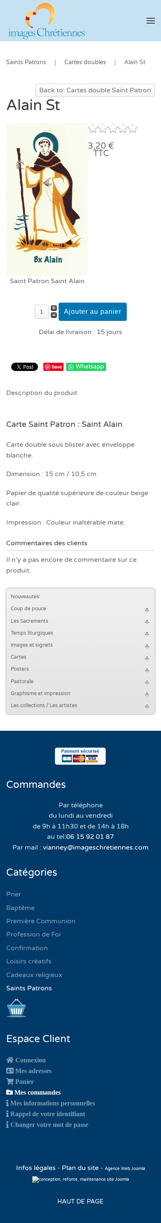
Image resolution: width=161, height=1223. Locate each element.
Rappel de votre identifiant (47, 1113)
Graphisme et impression (40, 693)
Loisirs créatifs (29, 961)
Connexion (30, 1060)
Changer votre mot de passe (49, 1124)
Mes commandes (37, 1092)
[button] (151, 20)
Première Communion (41, 921)
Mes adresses (33, 1070)
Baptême (20, 908)
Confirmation (27, 948)
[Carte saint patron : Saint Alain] (47, 199)
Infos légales (36, 1168)
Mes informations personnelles (52, 1103)
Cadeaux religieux (34, 975)
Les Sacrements (29, 621)
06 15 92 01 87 (90, 837)
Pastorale (22, 681)
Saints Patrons (29, 988)
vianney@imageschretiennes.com (96, 847)
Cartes (18, 657)
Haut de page (80, 1201)
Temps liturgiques (32, 633)
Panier (24, 1081)
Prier (13, 894)
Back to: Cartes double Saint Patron (95, 90)
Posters (20, 669)
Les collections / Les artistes (44, 705)
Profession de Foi (33, 934)
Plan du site (80, 1168)
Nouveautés (25, 596)
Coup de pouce (28, 609)
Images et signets (32, 645)
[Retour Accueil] (47, 20)
